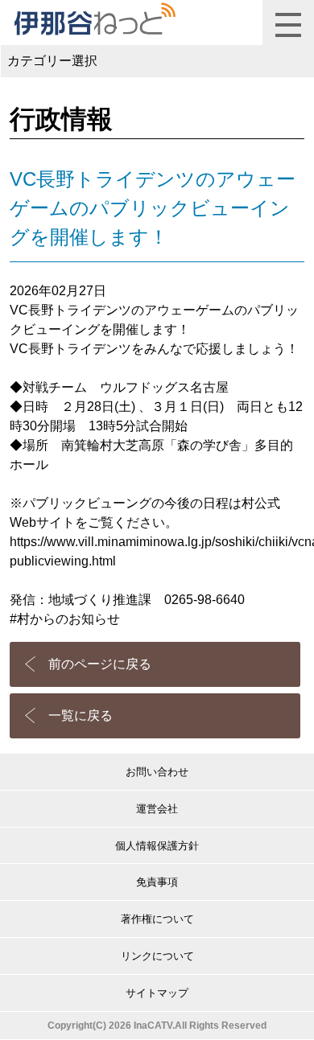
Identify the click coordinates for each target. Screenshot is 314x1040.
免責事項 (157, 882)
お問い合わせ (157, 772)
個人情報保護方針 (157, 846)
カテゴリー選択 (52, 61)
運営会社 (157, 809)
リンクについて (157, 956)
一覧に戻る (80, 715)
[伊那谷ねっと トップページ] (94, 19)
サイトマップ (157, 993)
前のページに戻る (99, 664)
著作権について (157, 919)
